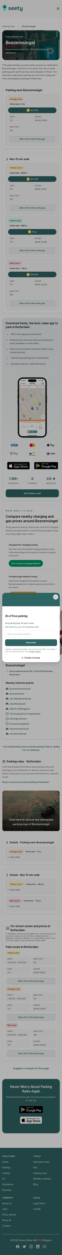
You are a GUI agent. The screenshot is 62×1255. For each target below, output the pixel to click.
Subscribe (31, 642)
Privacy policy (35, 651)
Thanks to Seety (32, 658)
